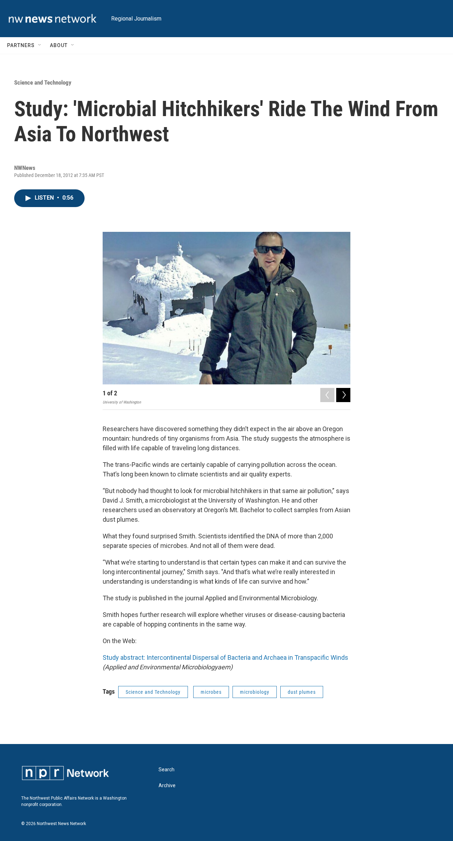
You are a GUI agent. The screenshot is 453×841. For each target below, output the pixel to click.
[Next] (343, 395)
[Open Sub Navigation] (40, 45)
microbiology (254, 692)
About (59, 45)
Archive (167, 785)
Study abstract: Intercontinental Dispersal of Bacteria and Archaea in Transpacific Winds (225, 657)
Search (166, 769)
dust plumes (302, 692)
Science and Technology (42, 82)
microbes (211, 692)
